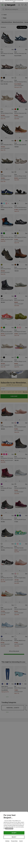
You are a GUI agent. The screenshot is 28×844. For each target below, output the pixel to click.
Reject (14, 837)
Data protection (9, 828)
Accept (14, 833)
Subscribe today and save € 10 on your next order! (14, 1)
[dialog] (14, 828)
